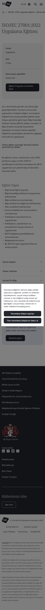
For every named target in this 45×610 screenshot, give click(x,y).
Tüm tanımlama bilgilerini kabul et (22, 320)
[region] (22, 305)
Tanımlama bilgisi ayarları (22, 314)
